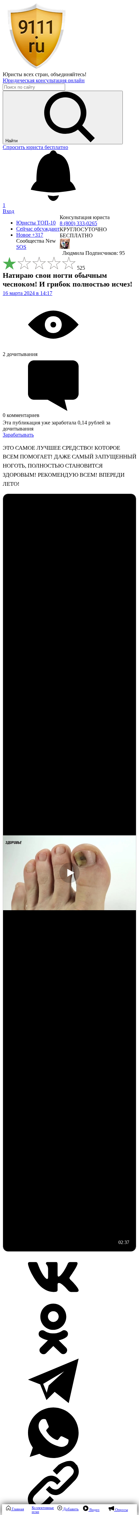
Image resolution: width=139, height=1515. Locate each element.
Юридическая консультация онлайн (44, 80)
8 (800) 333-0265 (78, 223)
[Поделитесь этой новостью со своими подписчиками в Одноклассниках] (53, 1352)
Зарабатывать (18, 435)
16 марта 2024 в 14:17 (27, 293)
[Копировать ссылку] (69, 1485)
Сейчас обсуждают (38, 229)
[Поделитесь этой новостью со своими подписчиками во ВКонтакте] (53, 1300)
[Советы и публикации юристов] (36, 68)
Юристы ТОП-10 (36, 223)
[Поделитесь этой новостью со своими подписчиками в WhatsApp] (53, 1456)
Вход (8, 211)
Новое (29, 235)
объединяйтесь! (68, 74)
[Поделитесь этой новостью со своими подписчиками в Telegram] (53, 1404)
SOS (21, 247)
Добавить (70, 1509)
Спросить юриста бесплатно (35, 147)
